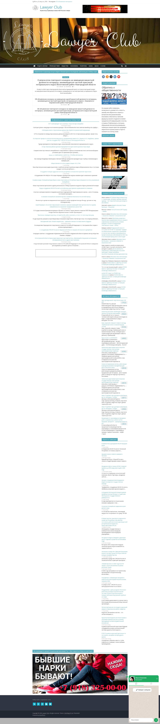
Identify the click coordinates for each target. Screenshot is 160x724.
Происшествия (55, 66)
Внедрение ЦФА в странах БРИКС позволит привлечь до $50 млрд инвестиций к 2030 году (114, 469)
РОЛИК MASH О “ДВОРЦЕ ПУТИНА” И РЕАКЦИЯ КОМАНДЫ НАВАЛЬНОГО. (114, 270)
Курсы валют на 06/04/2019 (109, 339)
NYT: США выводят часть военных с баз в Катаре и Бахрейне (65, 124)
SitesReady (68, 86)
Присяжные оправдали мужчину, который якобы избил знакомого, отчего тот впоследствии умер (66, 215)
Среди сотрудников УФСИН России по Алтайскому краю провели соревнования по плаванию (65, 188)
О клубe (102, 66)
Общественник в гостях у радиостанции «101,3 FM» (66, 163)
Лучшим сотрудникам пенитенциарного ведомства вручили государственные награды (113, 483)
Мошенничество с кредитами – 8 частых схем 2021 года (113, 183)
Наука (91, 66)
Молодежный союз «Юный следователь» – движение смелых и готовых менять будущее (65, 221)
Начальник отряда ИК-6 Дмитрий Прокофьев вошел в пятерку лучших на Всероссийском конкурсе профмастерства (114, 554)
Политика (83, 66)
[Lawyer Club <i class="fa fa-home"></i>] (34, 66)
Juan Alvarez (115, 188)
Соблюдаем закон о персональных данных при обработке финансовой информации (66, 130)
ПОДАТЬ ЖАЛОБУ (42, 66)
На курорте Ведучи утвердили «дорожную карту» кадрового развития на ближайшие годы (114, 540)
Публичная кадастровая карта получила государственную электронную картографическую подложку (113, 350)
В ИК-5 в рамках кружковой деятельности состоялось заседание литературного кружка (114, 636)
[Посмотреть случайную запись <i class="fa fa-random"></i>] (126, 66)
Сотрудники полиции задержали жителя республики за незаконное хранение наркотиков (65, 171)
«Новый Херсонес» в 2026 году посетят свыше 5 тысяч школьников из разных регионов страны (113, 566)
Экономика (74, 66)
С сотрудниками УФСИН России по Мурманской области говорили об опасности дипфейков (66, 230)
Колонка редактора (109, 178)
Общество (65, 66)
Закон (96, 66)
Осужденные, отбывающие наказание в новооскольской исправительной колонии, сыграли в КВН (114, 580)
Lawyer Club (51, 7)
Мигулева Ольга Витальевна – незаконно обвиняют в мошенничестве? (114, 242)
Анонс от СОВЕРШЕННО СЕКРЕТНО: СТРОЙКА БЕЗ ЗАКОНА (66, 155)
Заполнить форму (108, 135)
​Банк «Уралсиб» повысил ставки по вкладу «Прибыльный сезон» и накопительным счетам (114, 326)
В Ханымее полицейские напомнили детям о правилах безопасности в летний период (65, 196)
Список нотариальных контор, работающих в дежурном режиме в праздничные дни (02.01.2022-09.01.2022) (114, 367)
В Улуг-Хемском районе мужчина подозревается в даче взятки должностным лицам (66, 147)
